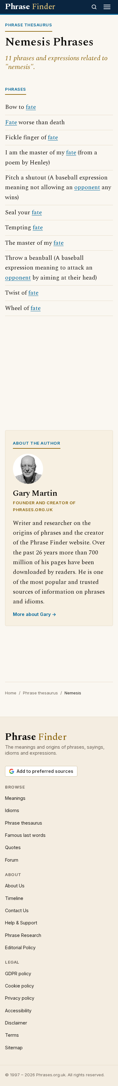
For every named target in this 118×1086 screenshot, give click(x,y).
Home (10, 692)
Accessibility (18, 1010)
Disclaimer (16, 1022)
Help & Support (21, 922)
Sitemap (14, 1047)
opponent (87, 187)
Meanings (15, 798)
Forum (11, 860)
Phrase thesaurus (40, 692)
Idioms (12, 810)
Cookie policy (19, 985)
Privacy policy (19, 998)
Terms (12, 1035)
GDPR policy (18, 973)
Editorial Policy (20, 947)
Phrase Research (23, 935)
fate (31, 107)
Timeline (14, 898)
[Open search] (94, 7)
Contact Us (17, 910)
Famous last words (25, 835)
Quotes (13, 847)
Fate (11, 122)
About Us (15, 885)
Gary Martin (35, 493)
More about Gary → (34, 614)
